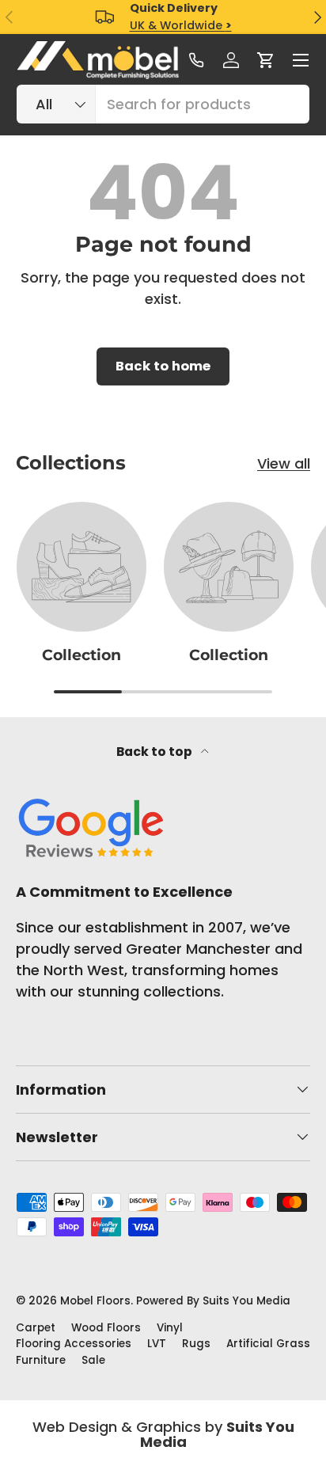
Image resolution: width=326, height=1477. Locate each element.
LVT (156, 1343)
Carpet (35, 1327)
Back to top (155, 751)
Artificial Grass (268, 1343)
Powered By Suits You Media (213, 1300)
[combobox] (163, 104)
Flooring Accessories (73, 1343)
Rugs (196, 1343)
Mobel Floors (95, 1300)
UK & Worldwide (181, 25)
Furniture (41, 1360)
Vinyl (170, 1327)
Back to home (163, 366)
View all (283, 463)
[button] (265, 60)
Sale (93, 1360)
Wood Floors (106, 1327)
